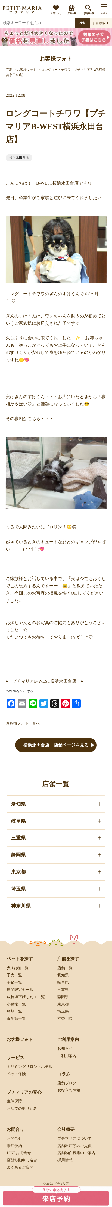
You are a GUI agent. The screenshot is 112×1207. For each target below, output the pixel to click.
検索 (82, 22)
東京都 (63, 1004)
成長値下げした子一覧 (26, 997)
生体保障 (14, 1101)
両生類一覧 (16, 1019)
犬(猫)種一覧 (88, 13)
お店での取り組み (22, 1109)
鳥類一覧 (14, 1011)
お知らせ (65, 1049)
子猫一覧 (14, 982)
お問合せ (14, 1138)
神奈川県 (65, 1019)
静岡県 (63, 997)
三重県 (63, 990)
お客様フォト (26, 70)
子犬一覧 (14, 975)
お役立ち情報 (68, 1090)
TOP (9, 70)
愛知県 (63, 975)
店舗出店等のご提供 (74, 1146)
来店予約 (14, 1146)
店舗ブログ (66, 1083)
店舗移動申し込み (22, 1160)
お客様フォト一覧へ (23, 723)
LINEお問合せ (19, 1153)
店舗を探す (68, 958)
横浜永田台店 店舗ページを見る (56, 745)
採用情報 (65, 1160)
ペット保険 (16, 1074)
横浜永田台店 (19, 157)
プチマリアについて (74, 1138)
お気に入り (56, 13)
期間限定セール (20, 990)
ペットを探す (20, 958)
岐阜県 (63, 982)
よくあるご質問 (20, 1167)
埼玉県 (63, 1011)
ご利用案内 (66, 1056)
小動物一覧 (16, 1004)
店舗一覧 (72, 13)
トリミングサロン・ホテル (29, 1067)
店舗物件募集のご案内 (76, 1153)
